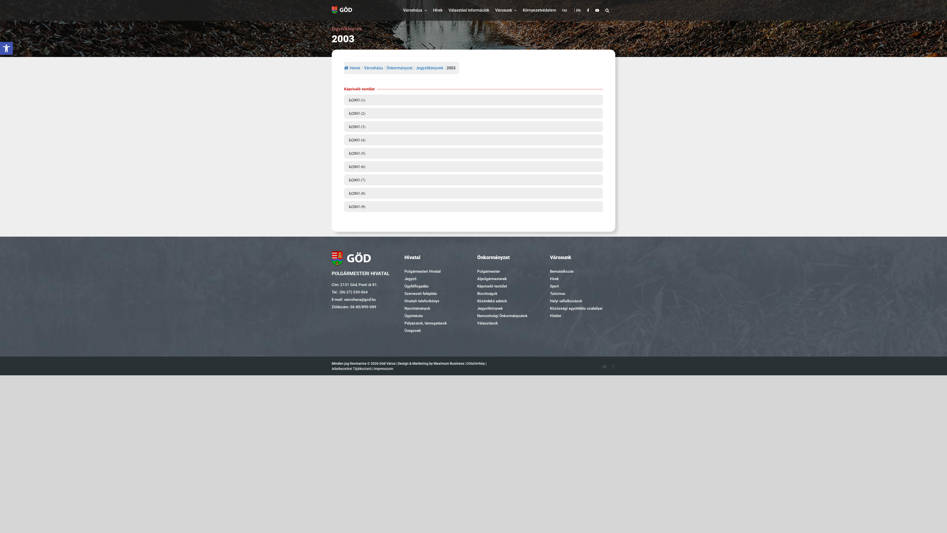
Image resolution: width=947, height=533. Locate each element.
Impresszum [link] (383, 369)
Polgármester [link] (488, 271)
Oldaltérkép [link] (475, 363)
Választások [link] (487, 323)
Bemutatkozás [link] (562, 271)
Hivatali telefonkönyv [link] (421, 301)
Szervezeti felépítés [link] (420, 293)
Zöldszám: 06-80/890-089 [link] (354, 307)
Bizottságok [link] (487, 293)
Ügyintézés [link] (413, 316)
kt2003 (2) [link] (357, 113)
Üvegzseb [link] (412, 330)
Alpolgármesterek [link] (492, 279)
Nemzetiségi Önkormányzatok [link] (502, 316)
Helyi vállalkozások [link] (566, 301)
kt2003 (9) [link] (357, 206)
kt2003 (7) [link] (357, 179)
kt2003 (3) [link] (357, 126)
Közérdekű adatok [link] (492, 301)
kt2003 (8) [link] (357, 193)
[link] (6, 48)
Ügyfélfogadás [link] (416, 286)
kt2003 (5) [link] (357, 153)
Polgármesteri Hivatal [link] (422, 271)
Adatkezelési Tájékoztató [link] (352, 369)
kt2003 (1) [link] (357, 99)
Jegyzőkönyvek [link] (490, 308)
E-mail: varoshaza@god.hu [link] (354, 299)
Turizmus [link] (557, 293)
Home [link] (355, 68)
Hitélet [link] (555, 316)
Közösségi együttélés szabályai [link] (576, 308)
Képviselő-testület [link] (492, 286)
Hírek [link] (554, 279)
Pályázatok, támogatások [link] (425, 323)
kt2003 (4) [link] (357, 139)
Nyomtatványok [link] (417, 308)
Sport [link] (554, 286)
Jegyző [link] (410, 279)
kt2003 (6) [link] (357, 166)
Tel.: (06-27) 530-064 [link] (350, 292)
